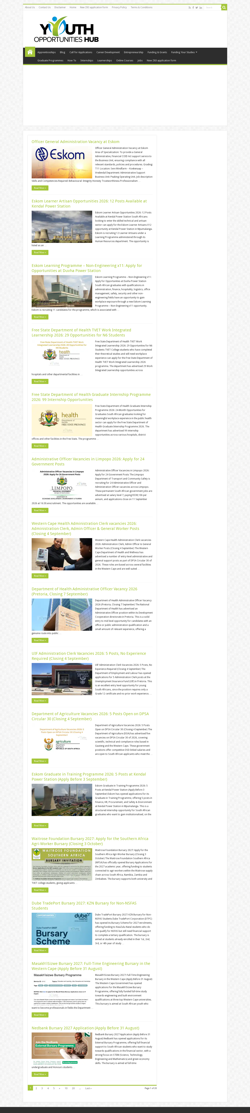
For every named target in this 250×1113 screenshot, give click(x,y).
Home (73, 7)
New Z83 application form (94, 7)
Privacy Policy (119, 7)
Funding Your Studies (183, 52)
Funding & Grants (157, 52)
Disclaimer (60, 7)
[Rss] (189, 7)
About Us (30, 7)
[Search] (224, 7)
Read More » (40, 188)
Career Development (108, 52)
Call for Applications (81, 52)
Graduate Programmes (50, 60)
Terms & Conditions (141, 7)
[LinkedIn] (200, 7)
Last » (88, 1088)
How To (72, 60)
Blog (62, 52)
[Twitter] (196, 7)
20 (73, 1088)
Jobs (140, 60)
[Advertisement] (125, 96)
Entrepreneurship (133, 52)
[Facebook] (193, 7)
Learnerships (104, 60)
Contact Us (45, 7)
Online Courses (124, 60)
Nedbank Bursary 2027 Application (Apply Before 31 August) (85, 1028)
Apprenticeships (47, 52)
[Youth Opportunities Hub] (65, 28)
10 (66, 1088)
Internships (86, 60)
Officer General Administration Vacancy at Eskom (76, 141)
